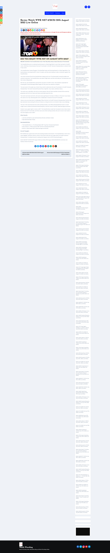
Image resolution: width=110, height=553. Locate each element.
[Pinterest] (28, 30)
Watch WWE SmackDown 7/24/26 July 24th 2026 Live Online (82, 343)
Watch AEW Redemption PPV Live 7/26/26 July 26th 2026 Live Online (82, 322)
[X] (24, 30)
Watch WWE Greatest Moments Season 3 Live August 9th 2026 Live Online (82, 161)
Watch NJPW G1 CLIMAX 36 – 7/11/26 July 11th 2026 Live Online (82, 486)
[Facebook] (22, 30)
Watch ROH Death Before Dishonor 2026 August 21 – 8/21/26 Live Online (82, 73)
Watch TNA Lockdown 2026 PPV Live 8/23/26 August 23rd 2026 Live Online (83, 56)
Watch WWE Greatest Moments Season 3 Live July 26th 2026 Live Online (82, 316)
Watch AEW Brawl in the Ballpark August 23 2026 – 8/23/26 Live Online (82, 40)
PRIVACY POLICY (50, 13)
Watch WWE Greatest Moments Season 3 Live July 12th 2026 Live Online (82, 470)
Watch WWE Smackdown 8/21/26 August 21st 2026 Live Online (82, 62)
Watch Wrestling (26, 547)
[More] (44, 30)
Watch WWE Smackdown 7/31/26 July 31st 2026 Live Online (82, 258)
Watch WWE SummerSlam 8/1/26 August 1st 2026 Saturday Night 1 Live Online (82, 248)
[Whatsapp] (33, 30)
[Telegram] (35, 30)
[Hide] (0, 25)
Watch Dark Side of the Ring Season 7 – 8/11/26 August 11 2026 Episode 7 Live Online (82, 151)
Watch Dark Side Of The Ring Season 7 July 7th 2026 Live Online (82, 497)
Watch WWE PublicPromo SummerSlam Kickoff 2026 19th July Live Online (82, 392)
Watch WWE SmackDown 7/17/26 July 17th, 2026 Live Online (82, 431)
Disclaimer (57, 13)
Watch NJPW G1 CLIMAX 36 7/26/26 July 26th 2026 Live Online (82, 333)
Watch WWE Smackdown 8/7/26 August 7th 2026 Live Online (82, 208)
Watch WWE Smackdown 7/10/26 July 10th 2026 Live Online (82, 491)
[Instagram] (42, 30)
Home (63, 13)
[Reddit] (31, 30)
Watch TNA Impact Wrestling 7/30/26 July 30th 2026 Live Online (82, 278)
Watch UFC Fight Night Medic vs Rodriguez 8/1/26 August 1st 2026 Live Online (82, 268)
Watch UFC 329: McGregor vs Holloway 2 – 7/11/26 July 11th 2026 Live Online (82, 476)
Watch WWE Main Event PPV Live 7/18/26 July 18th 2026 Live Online (82, 417)
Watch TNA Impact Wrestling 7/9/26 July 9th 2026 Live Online (82, 502)
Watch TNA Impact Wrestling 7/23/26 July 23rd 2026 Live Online (82, 349)
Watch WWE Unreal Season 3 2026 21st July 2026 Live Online (82, 367)
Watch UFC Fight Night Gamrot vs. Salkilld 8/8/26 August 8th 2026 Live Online (83, 198)
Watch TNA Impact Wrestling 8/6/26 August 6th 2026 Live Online (82, 213)
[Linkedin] (26, 30)
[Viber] (37, 30)
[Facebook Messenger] (39, 30)
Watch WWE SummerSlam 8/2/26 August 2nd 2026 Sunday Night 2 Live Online (82, 243)
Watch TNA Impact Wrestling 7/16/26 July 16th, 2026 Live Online (82, 436)
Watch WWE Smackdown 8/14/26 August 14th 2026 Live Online (82, 132)
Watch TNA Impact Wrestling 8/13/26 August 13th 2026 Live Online (82, 166)
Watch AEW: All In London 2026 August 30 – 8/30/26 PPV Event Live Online (83, 67)
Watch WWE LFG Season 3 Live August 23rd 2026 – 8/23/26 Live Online (82, 34)
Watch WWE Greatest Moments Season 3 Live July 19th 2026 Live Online (82, 402)
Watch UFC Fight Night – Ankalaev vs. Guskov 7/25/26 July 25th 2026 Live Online (82, 328)
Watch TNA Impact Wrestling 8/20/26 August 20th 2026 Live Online (82, 85)
